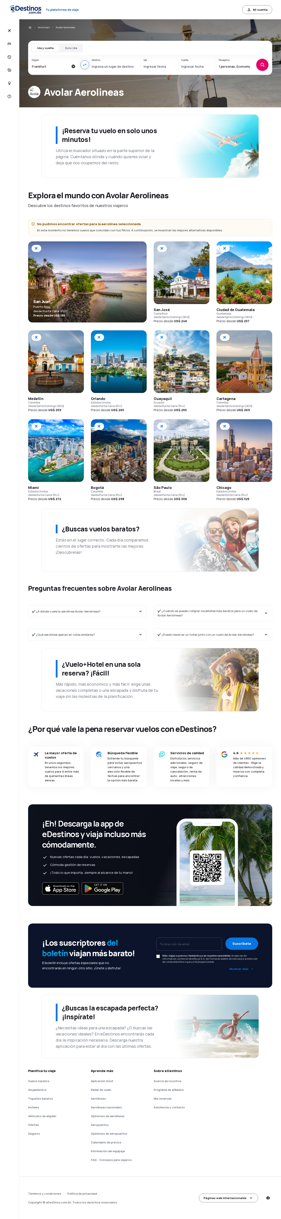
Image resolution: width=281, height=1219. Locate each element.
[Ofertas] (9, 57)
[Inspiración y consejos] (9, 83)
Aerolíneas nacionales (106, 1107)
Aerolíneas (44, 27)
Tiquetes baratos (40, 1098)
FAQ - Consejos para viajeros (111, 1160)
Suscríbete (241, 943)
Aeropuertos (100, 1125)
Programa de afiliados (169, 1090)
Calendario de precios (106, 1142)
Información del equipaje (108, 1151)
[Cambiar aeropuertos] (84, 64)
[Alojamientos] (9, 44)
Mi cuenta (260, 10)
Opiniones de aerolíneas (107, 1116)
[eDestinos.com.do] (30, 27)
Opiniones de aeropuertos (109, 1134)
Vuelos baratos (38, 1081)
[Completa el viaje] (9, 70)
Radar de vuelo (101, 1090)
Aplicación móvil (102, 1081)
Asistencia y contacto (169, 1107)
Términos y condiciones (44, 1194)
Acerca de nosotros (168, 1081)
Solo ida (71, 48)
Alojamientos (37, 1090)
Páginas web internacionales (225, 1198)
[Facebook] (267, 1198)
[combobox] (50, 66)
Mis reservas (163, 1098)
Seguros (34, 1134)
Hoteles (33, 1107)
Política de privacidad (82, 1194)
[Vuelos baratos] (9, 31)
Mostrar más (239, 969)
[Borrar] (73, 66)
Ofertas (33, 1125)
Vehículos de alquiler (42, 1116)
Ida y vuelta (45, 48)
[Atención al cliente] (9, 96)
